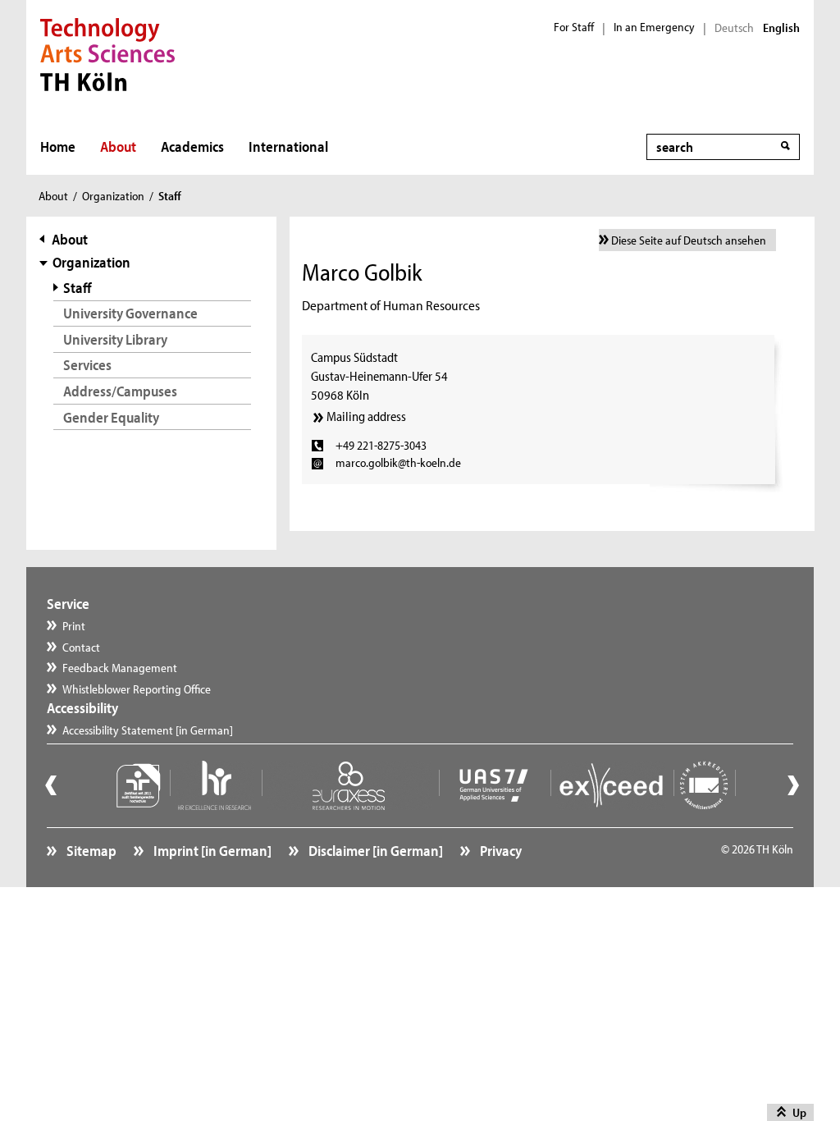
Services (87, 364)
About (118, 146)
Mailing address (366, 416)
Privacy (499, 850)
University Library (115, 339)
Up (799, 1112)
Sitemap (90, 850)
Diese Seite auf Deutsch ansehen (688, 240)
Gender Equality (111, 417)
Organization (113, 196)
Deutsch (734, 28)
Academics (192, 146)
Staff (77, 287)
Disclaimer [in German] (374, 850)
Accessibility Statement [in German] (147, 730)
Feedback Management (119, 667)
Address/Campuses (120, 391)
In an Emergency (654, 27)
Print (73, 626)
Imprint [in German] (211, 850)
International (288, 146)
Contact (81, 647)
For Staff (574, 27)
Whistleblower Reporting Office (136, 689)
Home (57, 146)
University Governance (130, 313)
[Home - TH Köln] (108, 52)
